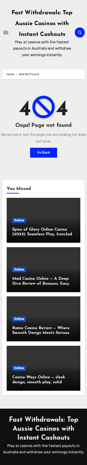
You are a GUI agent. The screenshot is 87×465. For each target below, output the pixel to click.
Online (19, 220)
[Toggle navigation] (5, 32)
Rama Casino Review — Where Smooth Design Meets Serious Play (41, 333)
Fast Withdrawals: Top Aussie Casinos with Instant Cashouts (42, 23)
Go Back (43, 152)
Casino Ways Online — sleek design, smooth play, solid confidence (38, 382)
